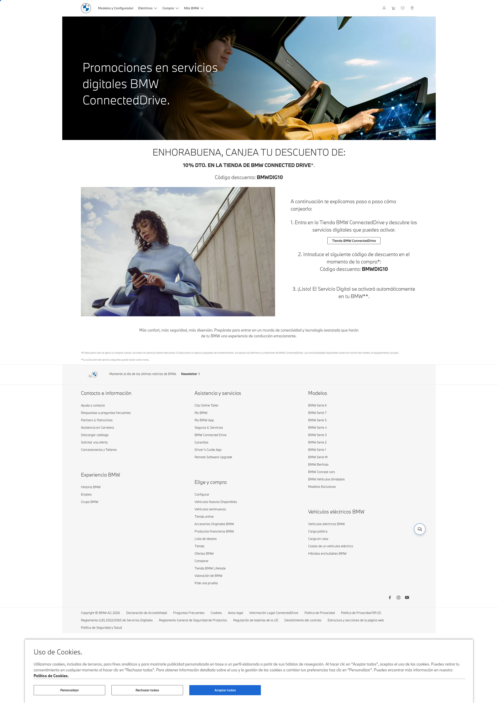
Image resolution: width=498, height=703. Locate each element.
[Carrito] (393, 8)
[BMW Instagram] (398, 598)
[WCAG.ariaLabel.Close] (412, 524)
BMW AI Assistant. (404, 528)
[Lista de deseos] (403, 8)
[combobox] (420, 529)
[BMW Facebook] (390, 598)
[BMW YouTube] (407, 598)
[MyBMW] (384, 8)
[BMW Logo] (86, 8)
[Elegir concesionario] (412, 8)
